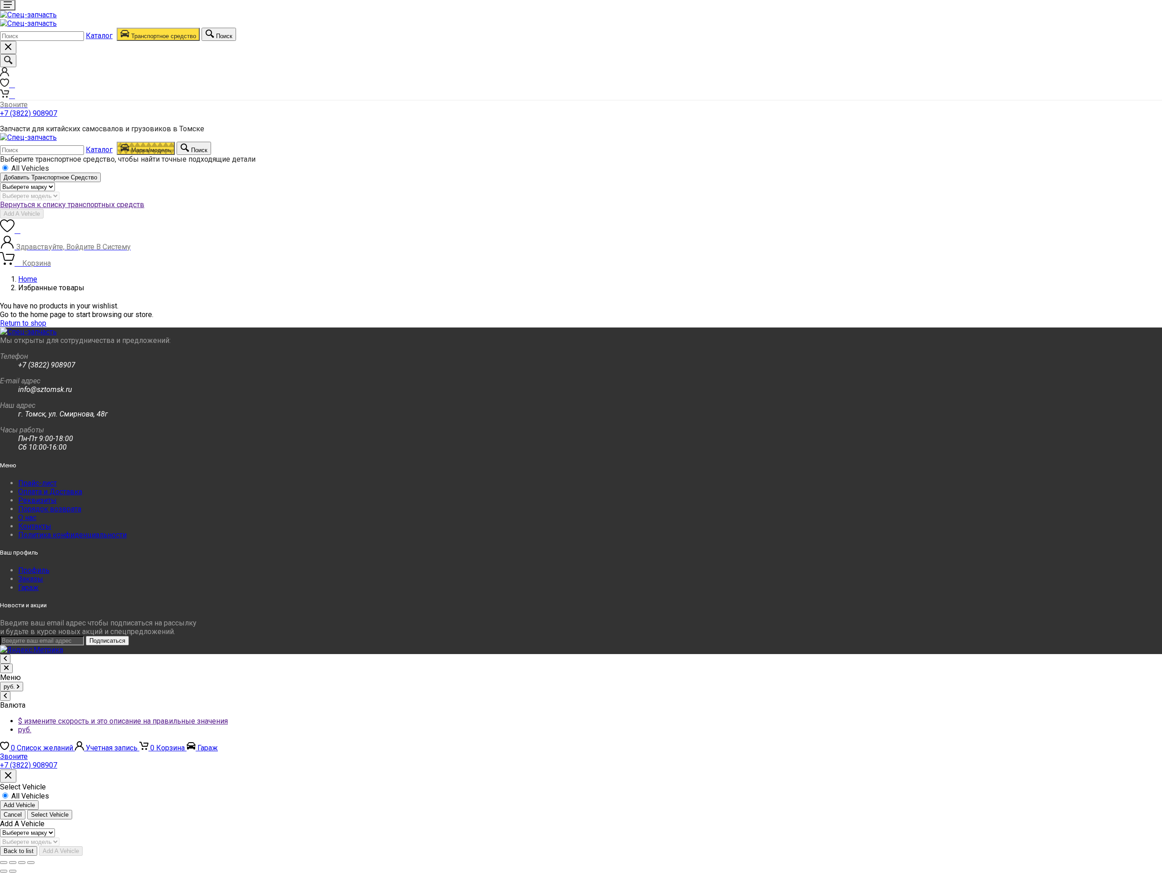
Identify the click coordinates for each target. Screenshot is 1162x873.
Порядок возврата (49, 509)
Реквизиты (37, 500)
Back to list (19, 851)
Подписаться (107, 640)
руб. (24, 729)
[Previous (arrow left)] (3, 871)
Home (27, 279)
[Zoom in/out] (30, 862)
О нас (27, 517)
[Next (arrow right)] (12, 871)
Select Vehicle (50, 814)
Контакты (34, 526)
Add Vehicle (19, 805)
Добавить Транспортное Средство (50, 177)
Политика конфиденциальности (72, 535)
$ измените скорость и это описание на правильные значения (123, 721)
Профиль (33, 570)
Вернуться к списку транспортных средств (72, 204)
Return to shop (23, 323)
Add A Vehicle (22, 213)
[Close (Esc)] (3, 862)
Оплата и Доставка (50, 491)
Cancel (13, 814)
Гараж (28, 587)
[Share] (12, 862)
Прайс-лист (37, 483)
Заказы (30, 579)
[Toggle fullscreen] (21, 862)
